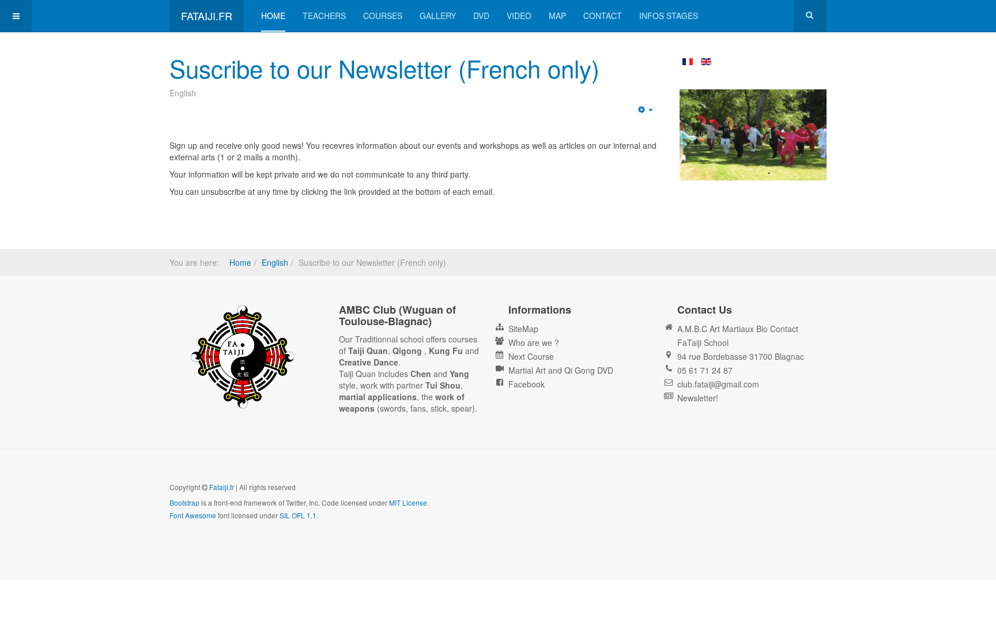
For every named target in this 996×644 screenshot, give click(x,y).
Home (273, 15)
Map (557, 15)
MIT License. (409, 502)
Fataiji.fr (221, 487)
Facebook (526, 384)
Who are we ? (533, 342)
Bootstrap (184, 502)
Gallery (438, 15)
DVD (481, 15)
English (275, 262)
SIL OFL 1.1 (298, 515)
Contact (602, 15)
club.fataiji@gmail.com (718, 384)
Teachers (324, 15)
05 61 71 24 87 (705, 370)
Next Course (531, 356)
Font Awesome (192, 515)
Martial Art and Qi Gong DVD (560, 370)
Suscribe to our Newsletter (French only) (384, 68)
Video (519, 15)
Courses (382, 15)
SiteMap (523, 328)
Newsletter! (697, 398)
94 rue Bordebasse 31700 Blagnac (740, 356)
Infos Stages (668, 15)
